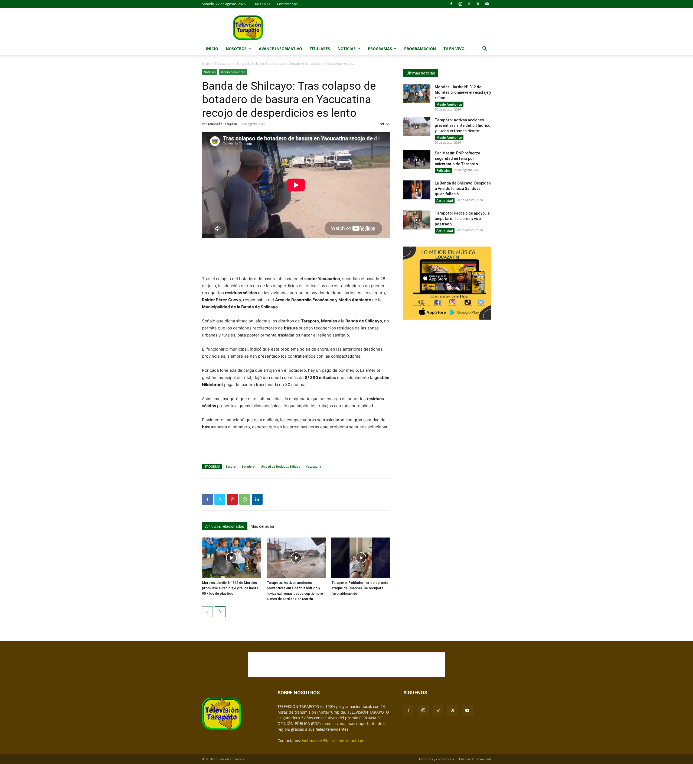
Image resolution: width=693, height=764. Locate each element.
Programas (380, 48)
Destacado (223, 63)
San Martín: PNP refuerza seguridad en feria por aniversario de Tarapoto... (458, 158)
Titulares (320, 48)
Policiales (443, 170)
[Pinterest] (232, 499)
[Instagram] (460, 4)
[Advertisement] (296, 257)
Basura (231, 466)
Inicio (212, 48)
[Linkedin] (257, 499)
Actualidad (444, 200)
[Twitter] (478, 4)
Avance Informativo (280, 48)
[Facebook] (451, 4)
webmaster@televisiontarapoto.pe (333, 740)
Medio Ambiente (232, 72)
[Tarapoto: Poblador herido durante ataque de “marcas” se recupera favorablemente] (360, 558)
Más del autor (262, 526)
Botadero (248, 466)
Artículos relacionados (224, 526)
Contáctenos (287, 3)
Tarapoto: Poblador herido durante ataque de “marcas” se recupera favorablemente (359, 588)
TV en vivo (454, 48)
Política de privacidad (475, 759)
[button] (484, 49)
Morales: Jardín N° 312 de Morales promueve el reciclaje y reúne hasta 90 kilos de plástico (230, 588)
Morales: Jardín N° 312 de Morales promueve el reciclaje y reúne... (463, 92)
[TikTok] (469, 4)
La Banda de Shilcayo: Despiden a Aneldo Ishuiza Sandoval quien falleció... (463, 188)
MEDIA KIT (263, 3)
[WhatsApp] (244, 499)
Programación (420, 48)
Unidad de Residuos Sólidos (280, 466)
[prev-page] (207, 611)
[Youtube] (487, 4)
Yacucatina (313, 466)
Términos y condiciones (436, 759)
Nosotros (236, 48)
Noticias (347, 48)
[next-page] (220, 611)
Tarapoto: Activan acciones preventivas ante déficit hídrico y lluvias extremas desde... (463, 125)
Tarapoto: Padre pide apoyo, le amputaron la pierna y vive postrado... (462, 218)
